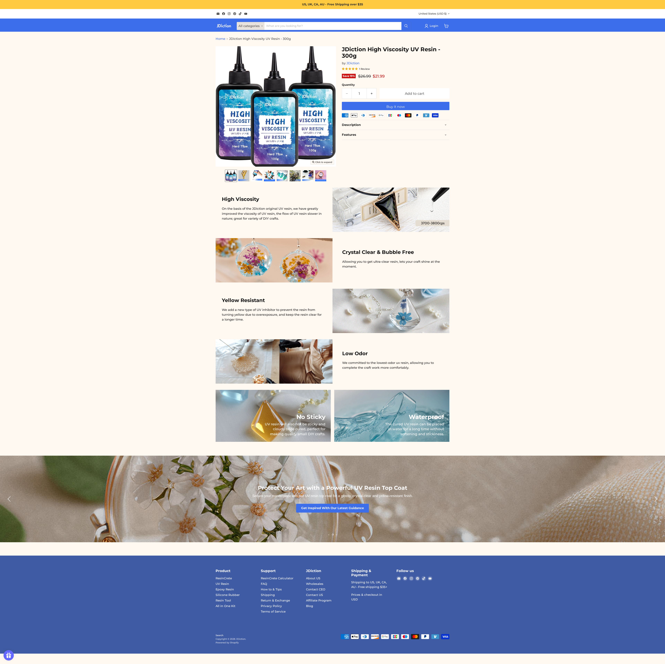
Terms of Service (273, 611)
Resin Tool (223, 600)
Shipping (268, 595)
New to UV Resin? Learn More (333, 513)
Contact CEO (315, 589)
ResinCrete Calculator (277, 578)
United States (433, 13)
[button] (231, 176)
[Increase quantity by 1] (371, 93)
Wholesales (314, 584)
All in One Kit (225, 606)
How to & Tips (271, 589)
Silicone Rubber (228, 595)
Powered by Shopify (227, 642)
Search (219, 635)
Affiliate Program (318, 600)
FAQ (264, 584)
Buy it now (395, 106)
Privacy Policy (271, 606)
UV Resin (222, 584)
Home (220, 39)
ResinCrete (224, 578)
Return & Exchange (275, 600)
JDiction (353, 63)
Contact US (314, 595)
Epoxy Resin (225, 589)
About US (313, 578)
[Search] (406, 26)
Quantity (348, 84)
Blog (309, 606)
